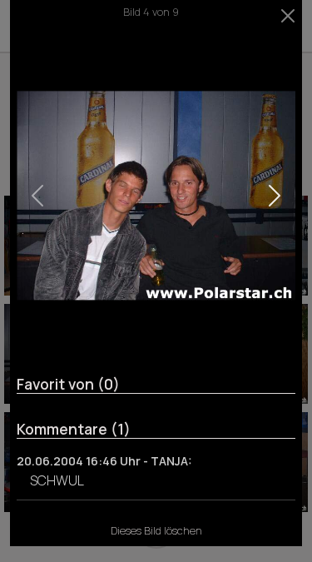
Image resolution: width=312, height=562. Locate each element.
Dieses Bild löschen (156, 530)
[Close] (287, 15)
